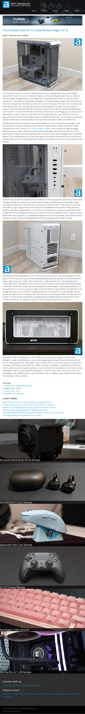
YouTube (6, 685)
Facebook (14, 685)
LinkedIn (25, 685)
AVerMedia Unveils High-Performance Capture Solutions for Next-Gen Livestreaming (33, 413)
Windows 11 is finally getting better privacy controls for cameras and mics (29, 407)
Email (38, 685)
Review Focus (66, 694)
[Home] (6, 4)
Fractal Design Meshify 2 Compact (38, 129)
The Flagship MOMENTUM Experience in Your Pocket (22, 415)
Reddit (32, 685)
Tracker (77, 11)
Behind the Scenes (9, 694)
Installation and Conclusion (14, 394)
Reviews (44, 11)
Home (34, 11)
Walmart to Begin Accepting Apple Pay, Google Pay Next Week (25, 410)
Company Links (23, 694)
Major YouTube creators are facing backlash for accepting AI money (27, 402)
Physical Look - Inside (12, 391)
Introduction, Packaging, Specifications (18, 386)
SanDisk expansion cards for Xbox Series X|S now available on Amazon (28, 405)
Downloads (55, 694)
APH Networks (20, 4)
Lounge (66, 11)
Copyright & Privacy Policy (39, 694)
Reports (55, 11)
